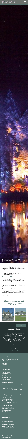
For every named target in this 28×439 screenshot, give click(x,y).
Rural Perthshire (6, 411)
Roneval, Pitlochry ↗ (13, 350)
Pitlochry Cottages (7, 397)
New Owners (5, 420)
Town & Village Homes (8, 424)
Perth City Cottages (7, 405)
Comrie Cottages (6, 410)
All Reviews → (21, 325)
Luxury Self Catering (7, 426)
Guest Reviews (6, 423)
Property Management (8, 421)
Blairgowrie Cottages (7, 399)
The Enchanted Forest (8, 276)
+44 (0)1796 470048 (7, 367)
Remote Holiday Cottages (9, 436)
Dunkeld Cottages (7, 404)
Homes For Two (6, 437)
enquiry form (13, 386)
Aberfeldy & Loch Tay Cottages (10, 400)
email (20, 384)
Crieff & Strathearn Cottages (9, 402)
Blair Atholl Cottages (7, 407)
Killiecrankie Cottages (8, 408)
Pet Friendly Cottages (8, 427)
